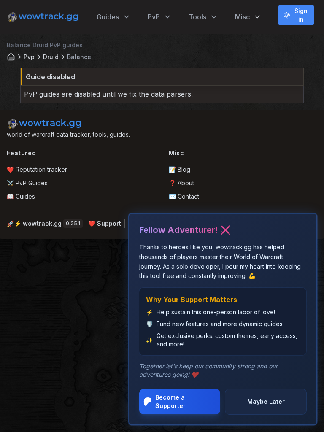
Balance (79, 56)
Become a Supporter (170, 401)
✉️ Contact (184, 196)
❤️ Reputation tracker (37, 169)
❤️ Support (104, 223)
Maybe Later (266, 401)
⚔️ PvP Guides (27, 182)
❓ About (181, 182)
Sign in (301, 15)
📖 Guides (21, 196)
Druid (51, 56)
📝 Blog (179, 169)
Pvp (29, 56)
